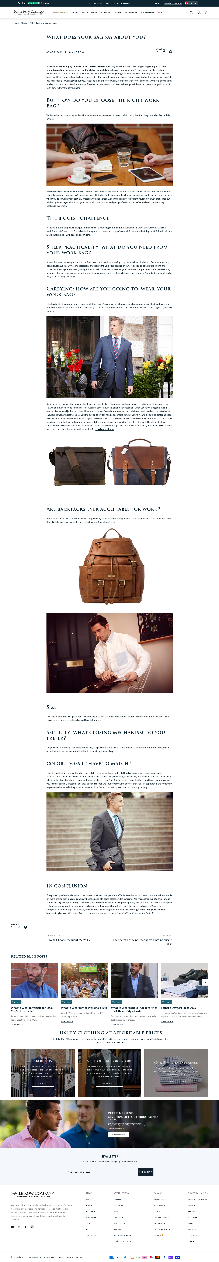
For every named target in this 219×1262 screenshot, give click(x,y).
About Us (118, 1199)
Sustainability (119, 1223)
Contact (79, 1257)
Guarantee (192, 1217)
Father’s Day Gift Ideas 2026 (178, 1007)
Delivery (191, 1205)
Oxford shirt (165, 425)
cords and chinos (104, 429)
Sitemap (191, 1241)
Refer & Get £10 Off (162, 1229)
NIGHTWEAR (131, 12)
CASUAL (117, 12)
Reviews (117, 1229)
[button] (205, 982)
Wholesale (118, 1217)
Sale (88, 1223)
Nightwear (90, 1211)
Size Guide (192, 1235)
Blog (116, 1211)
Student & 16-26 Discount (125, 1241)
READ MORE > (42, 1083)
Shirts (88, 1199)
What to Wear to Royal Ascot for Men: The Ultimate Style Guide (134, 1009)
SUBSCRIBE (145, 1172)
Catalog (70, 1257)
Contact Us (193, 1229)
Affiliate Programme (122, 1235)
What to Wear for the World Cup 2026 (84, 1007)
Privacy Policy (159, 1205)
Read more (17, 1024)
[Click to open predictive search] (191, 12)
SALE (159, 12)
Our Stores (118, 1205)
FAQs (190, 1223)
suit (99, 307)
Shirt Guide (91, 1235)
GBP (191, 3)
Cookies (157, 1211)
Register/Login (160, 1199)
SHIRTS (74, 12)
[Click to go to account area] (199, 12)
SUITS (85, 12)
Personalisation (160, 1223)
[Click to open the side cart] (206, 12)
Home (62, 1257)
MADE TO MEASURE (100, 12)
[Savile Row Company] (32, 1195)
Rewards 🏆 (159, 1235)
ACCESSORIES (147, 12)
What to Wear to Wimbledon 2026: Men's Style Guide (32, 1009)
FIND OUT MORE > (109, 1083)
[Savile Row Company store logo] (29, 12)
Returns (191, 1211)
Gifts (88, 1229)
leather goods (150, 909)
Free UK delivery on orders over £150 (109, 3)
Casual (89, 1205)
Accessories (91, 1217)
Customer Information (197, 1199)
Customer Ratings (161, 1217)
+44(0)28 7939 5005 (173, 3)
